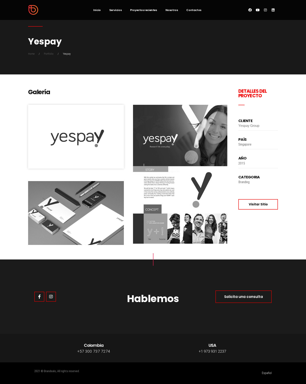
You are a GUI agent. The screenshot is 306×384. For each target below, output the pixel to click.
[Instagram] (51, 297)
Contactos (193, 10)
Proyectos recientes (143, 10)
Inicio (97, 10)
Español (267, 373)
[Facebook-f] (39, 297)
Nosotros (171, 10)
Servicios (115, 10)
